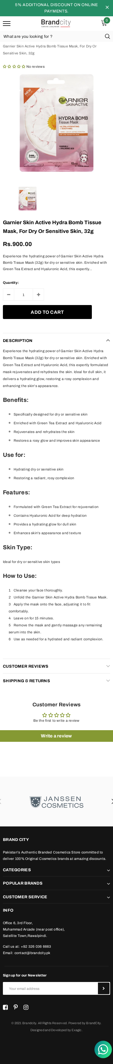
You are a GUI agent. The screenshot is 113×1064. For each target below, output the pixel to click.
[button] (14, 67)
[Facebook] (5, 1007)
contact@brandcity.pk (32, 953)
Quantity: (11, 283)
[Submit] (104, 988)
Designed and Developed (48, 1030)
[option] (56, 123)
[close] (107, 8)
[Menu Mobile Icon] (6, 23)
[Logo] (55, 23)
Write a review (56, 735)
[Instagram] (25, 1007)
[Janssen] (56, 801)
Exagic (76, 1030)
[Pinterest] (16, 1007)
